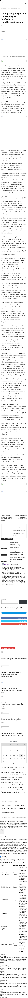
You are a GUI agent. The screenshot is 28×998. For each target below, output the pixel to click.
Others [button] (1, 989)
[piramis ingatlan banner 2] (14, 132)
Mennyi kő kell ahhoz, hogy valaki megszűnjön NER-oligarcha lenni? (12, 734)
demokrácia (8, 770)
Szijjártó (22, 789)
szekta (18, 789)
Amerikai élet (8, 7)
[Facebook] (2, 35)
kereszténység (19, 777)
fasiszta (13, 772)
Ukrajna (9, 792)
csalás (2, 770)
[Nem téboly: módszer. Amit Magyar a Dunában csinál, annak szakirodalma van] (5, 553)
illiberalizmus (4, 777)
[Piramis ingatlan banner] (14, 485)
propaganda (10, 787)
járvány (13, 777)
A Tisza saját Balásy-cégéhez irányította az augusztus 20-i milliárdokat (14, 659)
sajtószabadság (10, 789)
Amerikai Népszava (7, 25)
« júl (13, 763)
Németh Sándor (11, 785)
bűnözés (20, 767)
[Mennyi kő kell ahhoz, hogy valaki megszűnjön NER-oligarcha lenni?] (14, 729)
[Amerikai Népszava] (7, 531)
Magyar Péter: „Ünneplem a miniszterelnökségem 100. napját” (12, 689)
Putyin (17, 787)
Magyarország (4, 782)
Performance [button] (3, 963)
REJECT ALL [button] (12, 827)
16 (24, 753)
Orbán (20, 784)
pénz (21, 787)
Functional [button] (2, 954)
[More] (26, 35)
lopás (8, 779)
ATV (16, 767)
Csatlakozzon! (22, 621)
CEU (24, 767)
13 (14, 753)
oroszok (3, 787)
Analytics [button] (2, 971)
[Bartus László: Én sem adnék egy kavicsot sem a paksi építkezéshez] (5, 559)
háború (24, 775)
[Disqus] (14, 580)
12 (10, 753)
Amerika (3, 767)
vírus (24, 792)
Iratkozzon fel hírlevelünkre (14, 613)
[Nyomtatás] (22, 35)
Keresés (3, 599)
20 (14, 755)
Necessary (4, 856)
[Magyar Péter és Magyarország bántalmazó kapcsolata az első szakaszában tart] (5, 544)
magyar (16, 779)
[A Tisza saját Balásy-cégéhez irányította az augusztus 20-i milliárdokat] (14, 653)
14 (17, 753)
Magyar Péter (11, 782)
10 (3, 753)
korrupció (3, 779)
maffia (12, 779)
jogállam (9, 777)
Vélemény (20, 792)
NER (20, 782)
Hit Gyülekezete (16, 775)
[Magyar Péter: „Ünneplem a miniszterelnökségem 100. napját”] (14, 684)
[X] (6, 35)
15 (21, 753)
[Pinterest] (9, 35)
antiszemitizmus (10, 767)
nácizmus (3, 785)
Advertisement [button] (3, 980)
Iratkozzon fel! (22, 624)
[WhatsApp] (12, 35)
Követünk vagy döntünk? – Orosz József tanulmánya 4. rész (21, 517)
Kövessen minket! (22, 618)
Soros (15, 789)
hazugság (8, 775)
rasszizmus (3, 789)
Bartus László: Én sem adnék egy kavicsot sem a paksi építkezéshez (17, 559)
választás (14, 792)
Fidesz (3, 775)
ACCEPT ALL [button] (19, 827)
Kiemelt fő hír (9, 10)
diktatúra (15, 770)
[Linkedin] (16, 35)
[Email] (19, 35)
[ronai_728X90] (14, 61)
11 (6, 753)
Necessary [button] (2, 854)
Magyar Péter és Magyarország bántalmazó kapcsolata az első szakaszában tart (11, 674)
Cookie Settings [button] (4, 827)
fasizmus (19, 772)
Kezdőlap (3, 7)
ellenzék (4, 772)
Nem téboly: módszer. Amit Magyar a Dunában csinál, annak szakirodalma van (17, 552)
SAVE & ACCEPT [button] (4, 997)
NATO (16, 782)
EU (9, 772)
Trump (3, 792)
